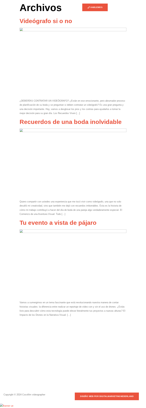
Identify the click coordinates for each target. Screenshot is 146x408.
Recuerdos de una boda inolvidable (71, 121)
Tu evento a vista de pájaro (58, 222)
